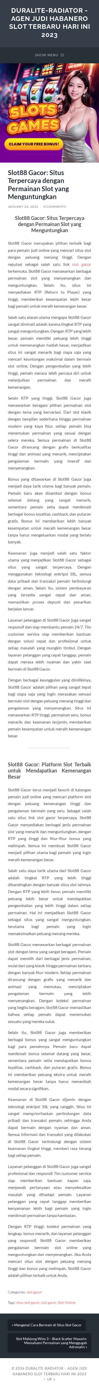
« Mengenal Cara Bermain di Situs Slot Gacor (47, 1325)
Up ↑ (51, 1379)
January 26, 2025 (23, 206)
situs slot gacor (28, 1303)
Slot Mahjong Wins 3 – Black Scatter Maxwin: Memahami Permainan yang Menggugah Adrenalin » (51, 1343)
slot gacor (81, 264)
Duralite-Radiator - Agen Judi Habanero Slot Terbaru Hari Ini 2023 (49, 22)
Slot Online (66, 1303)
